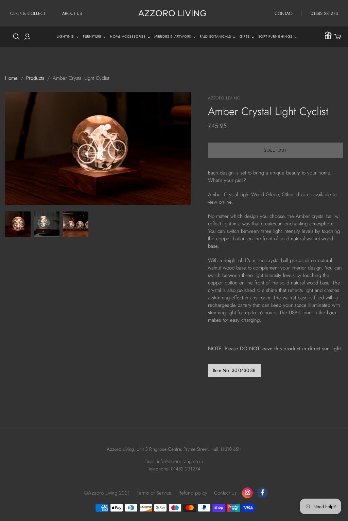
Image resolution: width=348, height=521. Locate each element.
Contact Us (225, 493)
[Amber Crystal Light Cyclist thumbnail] (18, 224)
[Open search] (16, 36)
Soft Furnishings (275, 36)
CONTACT (284, 13)
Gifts (244, 36)
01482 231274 (324, 13)
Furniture (92, 36)
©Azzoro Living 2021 (107, 493)
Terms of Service (154, 493)
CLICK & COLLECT (28, 13)
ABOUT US (72, 13)
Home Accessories (127, 36)
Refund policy (192, 493)
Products (35, 78)
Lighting (65, 36)
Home (11, 78)
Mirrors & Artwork (172, 36)
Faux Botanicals (215, 36)
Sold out (275, 150)
